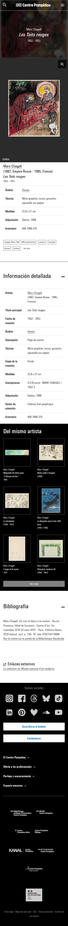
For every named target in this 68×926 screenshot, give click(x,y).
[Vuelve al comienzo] (60, 918)
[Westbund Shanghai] (48, 853)
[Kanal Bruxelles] (23, 853)
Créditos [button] (5, 159)
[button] (34, 276)
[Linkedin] (9, 714)
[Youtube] (58, 714)
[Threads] (34, 700)
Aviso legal (9, 911)
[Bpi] (23, 815)
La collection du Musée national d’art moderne (28, 668)
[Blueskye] (46, 700)
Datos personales (46, 911)
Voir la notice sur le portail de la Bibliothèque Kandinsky (33, 638)
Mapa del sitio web (23, 911)
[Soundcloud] (46, 714)
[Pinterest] (22, 714)
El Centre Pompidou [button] (14, 757)
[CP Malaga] (44, 834)
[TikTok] (58, 700)
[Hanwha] (34, 872)
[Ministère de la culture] (34, 895)
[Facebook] (22, 700)
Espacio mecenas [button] (13, 785)
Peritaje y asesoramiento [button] (17, 776)
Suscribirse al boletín (34, 726)
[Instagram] (9, 700)
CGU (35, 911)
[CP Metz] (25, 834)
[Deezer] (34, 714)
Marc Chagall (12, 166)
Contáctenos (34, 738)
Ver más (34, 583)
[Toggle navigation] (62, 5)
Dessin (26, 190)
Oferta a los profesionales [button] (17, 766)
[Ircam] (47, 815)
